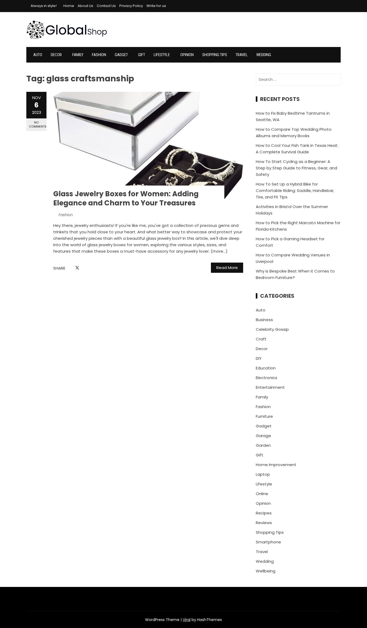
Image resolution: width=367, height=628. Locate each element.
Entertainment (270, 387)
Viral (186, 619)
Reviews (264, 522)
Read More (227, 267)
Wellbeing (265, 571)
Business (264, 319)
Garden (263, 445)
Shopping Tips (214, 54)
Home (68, 5)
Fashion (99, 54)
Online (262, 493)
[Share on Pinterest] (84, 268)
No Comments (37, 124)
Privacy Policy (131, 5)
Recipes (264, 513)
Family (77, 54)
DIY (259, 358)
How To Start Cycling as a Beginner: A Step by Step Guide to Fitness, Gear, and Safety (296, 168)
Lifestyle (162, 54)
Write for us (156, 5)
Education (266, 368)
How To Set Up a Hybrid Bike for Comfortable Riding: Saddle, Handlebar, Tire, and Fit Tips (295, 190)
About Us (85, 5)
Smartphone (268, 542)
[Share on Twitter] (77, 268)
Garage (263, 435)
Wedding (263, 54)
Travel (242, 54)
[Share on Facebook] (71, 268)
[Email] (89, 268)
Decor (56, 54)
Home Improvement (276, 464)
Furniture (264, 416)
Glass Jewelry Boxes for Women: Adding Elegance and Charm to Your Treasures (126, 198)
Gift (141, 54)
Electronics (266, 377)
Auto (37, 54)
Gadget (121, 54)
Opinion (187, 54)
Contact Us (106, 5)
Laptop (263, 474)
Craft (261, 339)
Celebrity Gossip (272, 329)
